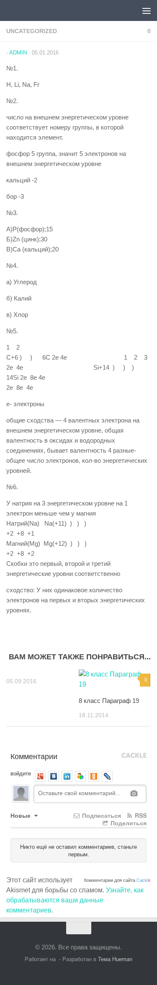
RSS (140, 815)
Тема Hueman (115, 959)
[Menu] (146, 10)
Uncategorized (31, 31)
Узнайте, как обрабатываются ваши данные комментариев (75, 900)
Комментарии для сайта (117, 880)
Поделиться (128, 823)
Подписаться (100, 815)
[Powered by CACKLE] (134, 755)
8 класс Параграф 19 (109, 700)
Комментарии (33, 755)
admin (18, 52)
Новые (21, 815)
